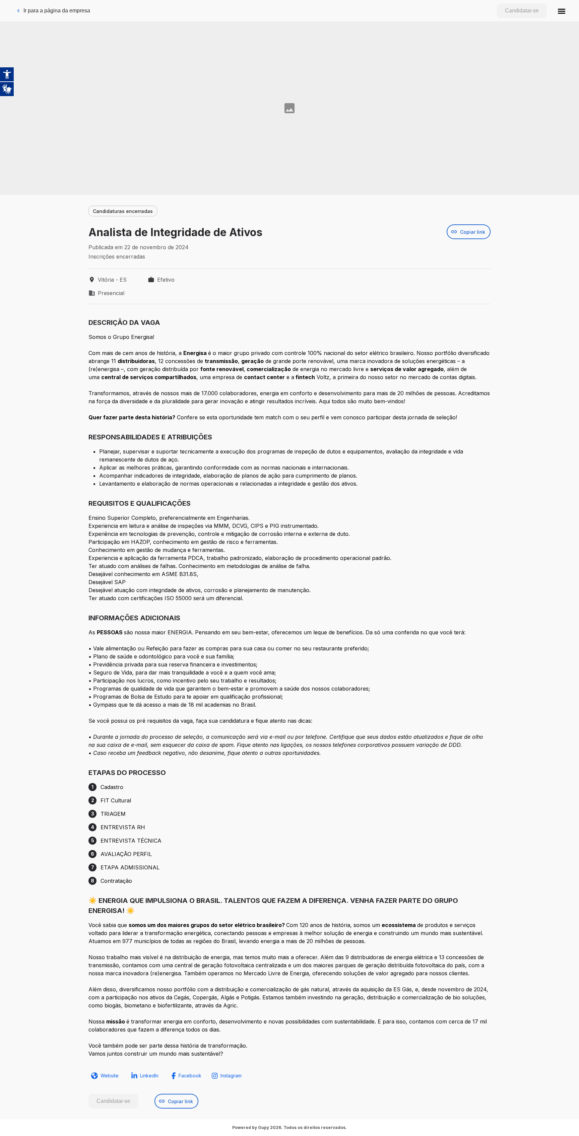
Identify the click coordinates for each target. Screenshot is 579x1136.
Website (110, 1075)
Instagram (231, 1075)
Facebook (190, 1075)
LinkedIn (149, 1075)
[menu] (561, 10)
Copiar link (472, 232)
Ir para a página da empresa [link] (56, 10)
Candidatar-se (522, 10)
